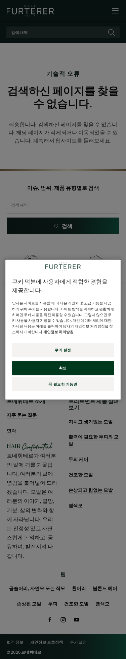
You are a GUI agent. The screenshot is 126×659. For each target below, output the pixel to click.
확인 (63, 367)
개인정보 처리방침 (58, 331)
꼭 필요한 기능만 (62, 383)
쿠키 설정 (63, 349)
